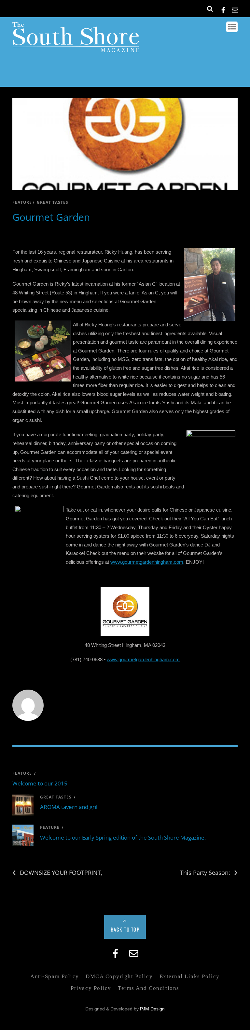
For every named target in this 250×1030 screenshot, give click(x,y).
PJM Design (152, 1009)
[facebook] (223, 9)
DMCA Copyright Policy (119, 976)
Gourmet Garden (51, 217)
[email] (235, 9)
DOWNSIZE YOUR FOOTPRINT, (57, 872)
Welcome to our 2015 (39, 783)
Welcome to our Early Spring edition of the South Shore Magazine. (123, 837)
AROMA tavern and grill (69, 807)
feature (22, 202)
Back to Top (125, 929)
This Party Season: (209, 872)
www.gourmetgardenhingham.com (146, 562)
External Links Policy (190, 976)
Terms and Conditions (148, 988)
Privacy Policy (91, 988)
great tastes (52, 202)
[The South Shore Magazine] (75, 48)
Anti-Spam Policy (54, 976)
